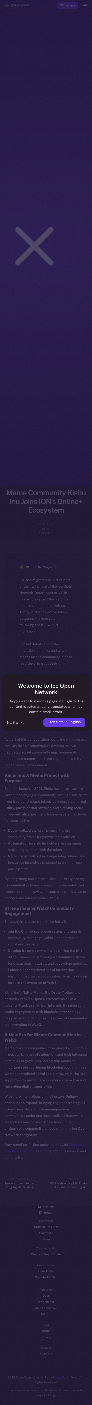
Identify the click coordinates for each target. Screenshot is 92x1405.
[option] (2, 1391)
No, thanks (15, 722)
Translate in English (64, 722)
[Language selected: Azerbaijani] (41, 1396)
